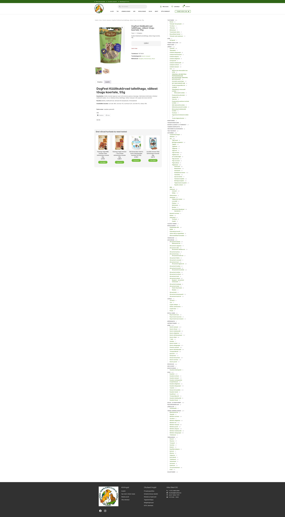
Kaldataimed (171, 472)
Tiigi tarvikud (171, 131)
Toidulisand (173, 435)
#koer (153, 58)
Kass (168, 372)
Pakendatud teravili (175, 231)
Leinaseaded (173, 408)
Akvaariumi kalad (174, 286)
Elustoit (172, 439)
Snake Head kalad (177, 288)
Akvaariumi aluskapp (175, 284)
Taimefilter (177, 174)
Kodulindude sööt (174, 227)
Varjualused (173, 461)
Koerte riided (173, 337)
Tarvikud (172, 26)
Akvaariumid (173, 292)
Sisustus (172, 441)
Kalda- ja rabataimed (174, 402)
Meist (156, 11)
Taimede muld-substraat (176, 36)
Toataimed (170, 20)
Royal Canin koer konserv (177, 319)
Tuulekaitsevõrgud (175, 134)
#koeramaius (147, 58)
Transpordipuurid (173, 122)
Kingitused (170, 44)
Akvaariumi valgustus (175, 245)
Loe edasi (103, 162)
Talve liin (174, 99)
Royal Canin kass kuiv (176, 317)
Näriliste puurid (174, 426)
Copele (169, 298)
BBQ (171, 187)
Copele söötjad (174, 304)
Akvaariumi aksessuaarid (176, 294)
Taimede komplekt (179, 178)
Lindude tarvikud (174, 64)
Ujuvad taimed (178, 176)
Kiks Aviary (170, 366)
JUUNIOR (174, 87)
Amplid (174, 221)
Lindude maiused (174, 66)
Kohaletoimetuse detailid (151, 494)
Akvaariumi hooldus (175, 266)
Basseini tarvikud (174, 213)
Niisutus (172, 453)
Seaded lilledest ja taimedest (176, 124)
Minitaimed (173, 30)
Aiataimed (172, 197)
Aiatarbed (170, 133)
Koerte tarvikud (174, 359)
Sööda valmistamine (175, 306)
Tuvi (171, 68)
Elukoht (172, 447)
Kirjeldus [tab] (99, 82)
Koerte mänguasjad (175, 345)
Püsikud (174, 203)
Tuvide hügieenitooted (178, 118)
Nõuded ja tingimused (150, 497)
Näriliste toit (173, 422)
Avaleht (123, 491)
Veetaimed (177, 170)
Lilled (112, 11)
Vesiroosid (177, 166)
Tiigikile (174, 144)
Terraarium (171, 437)
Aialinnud (172, 189)
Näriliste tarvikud (174, 416)
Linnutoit (172, 48)
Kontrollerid (173, 457)
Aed (134, 11)
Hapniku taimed (178, 185)
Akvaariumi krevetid (175, 268)
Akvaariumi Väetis (175, 258)
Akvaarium (170, 240)
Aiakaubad (172, 217)
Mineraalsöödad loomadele (177, 235)
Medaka (174, 290)
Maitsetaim (175, 205)
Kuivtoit (172, 451)
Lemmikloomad (125, 11)
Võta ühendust (165, 11)
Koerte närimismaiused (176, 335)
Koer (100, 20)
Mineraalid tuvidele (179, 92)
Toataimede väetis (175, 32)
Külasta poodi (125, 497)
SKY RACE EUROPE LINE (178, 83)
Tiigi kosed (175, 140)
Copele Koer (173, 308)
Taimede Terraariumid (175, 24)
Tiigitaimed (175, 164)
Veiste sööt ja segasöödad (177, 233)
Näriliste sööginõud (175, 420)
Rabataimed (171, 120)
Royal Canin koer (174, 314)
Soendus (172, 445)
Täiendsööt (173, 50)
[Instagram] (105, 511)
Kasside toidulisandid (175, 398)
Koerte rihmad (173, 329)
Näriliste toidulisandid (175, 430)
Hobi (168, 38)
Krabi (171, 469)
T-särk (171, 339)
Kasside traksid (174, 392)
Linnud (169, 46)
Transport (172, 443)
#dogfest (141, 58)
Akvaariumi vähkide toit (178, 249)
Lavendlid (174, 201)
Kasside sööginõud (175, 383)
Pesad (171, 310)
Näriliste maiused (174, 424)
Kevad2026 (170, 364)
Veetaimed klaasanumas (175, 128)
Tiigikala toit (175, 154)
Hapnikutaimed (172, 323)
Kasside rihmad (174, 400)
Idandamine (177, 211)
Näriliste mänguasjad (175, 432)
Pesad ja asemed (174, 347)
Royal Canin (171, 313)
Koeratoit (172, 353)
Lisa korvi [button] (119, 162)
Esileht (96, 20)
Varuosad (172, 463)
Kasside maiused (174, 378)
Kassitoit (172, 374)
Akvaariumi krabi (174, 276)
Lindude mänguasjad (175, 52)
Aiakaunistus (173, 195)
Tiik (118, 11)
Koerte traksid (173, 343)
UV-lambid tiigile (176, 156)
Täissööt (172, 414)
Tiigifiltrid (174, 146)
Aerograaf (172, 40)
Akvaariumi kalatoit (175, 241)
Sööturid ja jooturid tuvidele (179, 107)
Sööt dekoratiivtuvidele (178, 105)
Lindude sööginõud (175, 58)
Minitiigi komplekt (179, 180)
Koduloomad (142, 11)
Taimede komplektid (173, 126)
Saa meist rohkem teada (128, 494)
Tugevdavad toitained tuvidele (180, 115)
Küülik (171, 229)
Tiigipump (174, 148)
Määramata (171, 321)
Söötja (173, 193)
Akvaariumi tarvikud (175, 274)
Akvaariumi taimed (175, 278)
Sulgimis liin (175, 97)
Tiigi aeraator (175, 158)
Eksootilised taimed (175, 34)
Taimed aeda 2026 (172, 42)
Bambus (174, 207)
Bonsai (171, 22)
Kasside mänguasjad (175, 386)
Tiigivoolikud (175, 162)
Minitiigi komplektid (177, 142)
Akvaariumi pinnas (175, 252)
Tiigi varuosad (176, 160)
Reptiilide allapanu (175, 449)
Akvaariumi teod (174, 262)
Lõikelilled (170, 406)
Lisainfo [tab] (107, 82)
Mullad (171, 215)
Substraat (172, 465)
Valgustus (172, 455)
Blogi (150, 11)
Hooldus (172, 341)
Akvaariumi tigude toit (178, 263)
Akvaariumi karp (174, 254)
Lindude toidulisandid (175, 62)
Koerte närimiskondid (175, 349)
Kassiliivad (172, 394)
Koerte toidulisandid (175, 331)
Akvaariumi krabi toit (175, 296)
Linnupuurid (173, 60)
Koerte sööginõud (174, 333)
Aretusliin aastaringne (178, 81)
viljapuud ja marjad (177, 199)
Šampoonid (173, 355)
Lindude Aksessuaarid (176, 54)
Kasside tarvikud (174, 376)
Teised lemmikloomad (174, 410)
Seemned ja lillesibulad (178, 209)
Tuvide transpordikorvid (178, 85)
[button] (122, 27)
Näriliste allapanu (174, 428)
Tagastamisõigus (148, 499)
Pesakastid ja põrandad (178, 95)
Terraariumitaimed (175, 467)
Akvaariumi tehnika (175, 272)
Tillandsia (172, 28)
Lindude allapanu (174, 56)
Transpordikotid (174, 351)
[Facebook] (100, 511)
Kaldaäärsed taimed (179, 172)
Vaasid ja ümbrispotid (175, 370)
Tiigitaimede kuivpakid (180, 183)
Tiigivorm (174, 150)
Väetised (172, 136)
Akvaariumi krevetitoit (178, 270)
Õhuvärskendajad (173, 404)
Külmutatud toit (176, 243)
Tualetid (172, 388)
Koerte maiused (107, 20)
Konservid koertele (175, 357)
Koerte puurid (173, 361)
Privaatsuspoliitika (149, 491)
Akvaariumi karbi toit (177, 255)
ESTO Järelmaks (148, 505)
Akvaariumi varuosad (175, 260)
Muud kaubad (171, 368)
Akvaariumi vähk (174, 247)
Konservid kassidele (175, 390)
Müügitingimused (149, 502)
